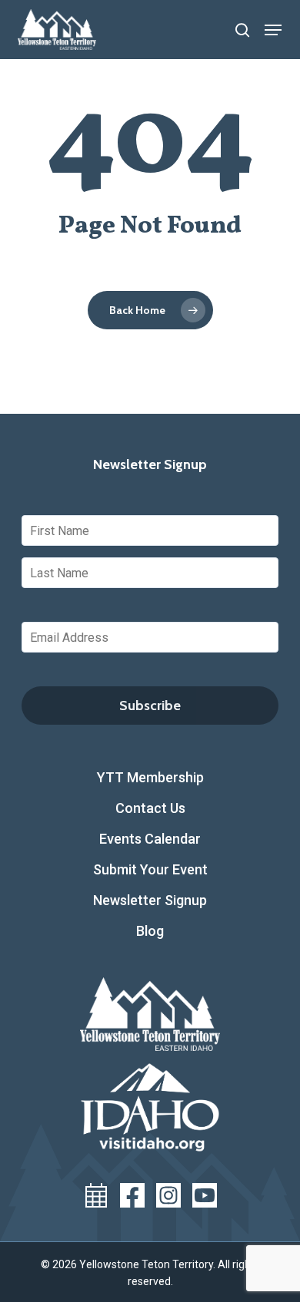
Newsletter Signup (150, 900)
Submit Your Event (150, 869)
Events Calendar (150, 839)
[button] (273, 30)
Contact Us (150, 808)
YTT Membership (150, 777)
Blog (150, 931)
